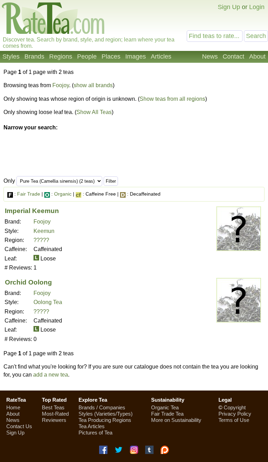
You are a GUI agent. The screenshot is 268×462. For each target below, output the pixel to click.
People (87, 56)
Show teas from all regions (172, 99)
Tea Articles (92, 426)
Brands (34, 56)
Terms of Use (233, 420)
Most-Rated (55, 414)
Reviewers (54, 420)
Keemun (44, 231)
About (257, 56)
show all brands (93, 85)
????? (41, 240)
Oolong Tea (48, 302)
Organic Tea (165, 407)
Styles (11, 56)
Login (257, 6)
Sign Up (229, 6)
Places (111, 56)
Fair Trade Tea (167, 414)
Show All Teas (94, 112)
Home (13, 407)
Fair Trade (28, 194)
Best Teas (53, 407)
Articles (161, 56)
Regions (60, 56)
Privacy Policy (234, 414)
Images (135, 56)
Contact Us (19, 426)
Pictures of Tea (95, 433)
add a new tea (50, 375)
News (210, 56)
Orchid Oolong (28, 282)
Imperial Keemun (32, 210)
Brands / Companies (102, 407)
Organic (63, 194)
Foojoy (60, 85)
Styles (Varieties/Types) (106, 414)
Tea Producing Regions (105, 420)
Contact (233, 56)
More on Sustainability (176, 420)
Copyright (235, 407)
